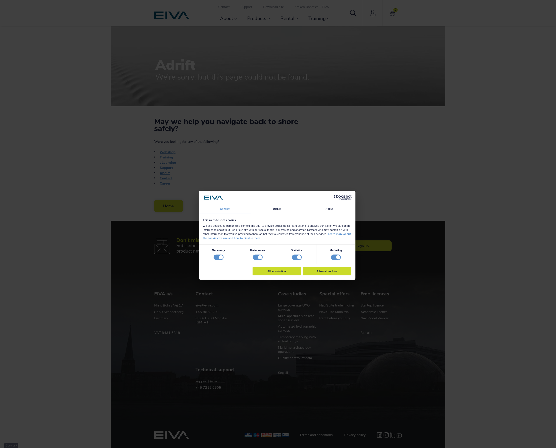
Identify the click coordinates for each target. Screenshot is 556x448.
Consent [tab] (225, 208)
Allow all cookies (327, 271)
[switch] (258, 257)
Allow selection (276, 271)
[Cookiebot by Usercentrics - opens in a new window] (336, 197)
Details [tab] (277, 208)
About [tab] (329, 208)
